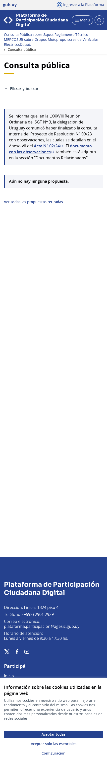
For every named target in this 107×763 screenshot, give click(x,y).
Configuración (53, 753)
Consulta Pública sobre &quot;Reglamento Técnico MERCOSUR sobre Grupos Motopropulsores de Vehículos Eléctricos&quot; (51, 39)
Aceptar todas (53, 734)
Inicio (9, 676)
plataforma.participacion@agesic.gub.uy (41, 626)
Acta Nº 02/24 (49, 146)
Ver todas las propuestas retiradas (33, 202)
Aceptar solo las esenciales (53, 743)
